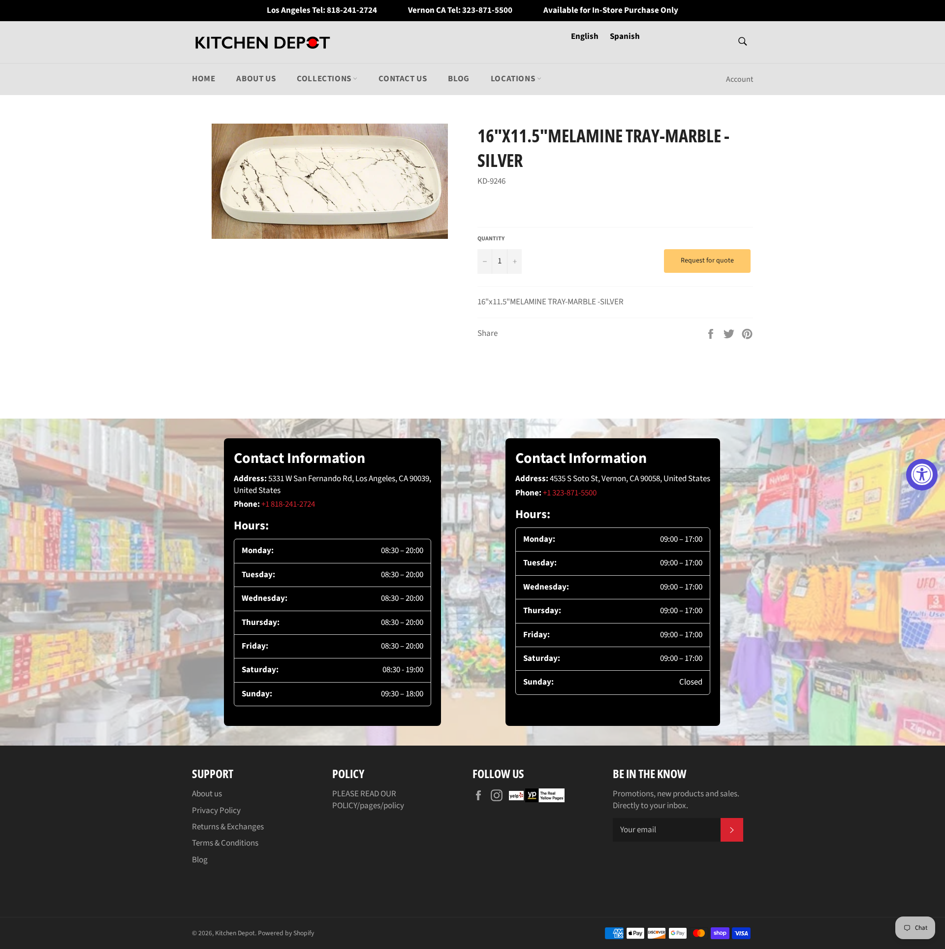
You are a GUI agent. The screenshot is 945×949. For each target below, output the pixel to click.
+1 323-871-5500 (570, 493)
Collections (325, 79)
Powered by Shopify (286, 933)
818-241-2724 (352, 10)
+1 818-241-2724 (288, 504)
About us (256, 79)
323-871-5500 (487, 10)
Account (739, 79)
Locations (514, 79)
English (585, 36)
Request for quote (707, 260)
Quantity (490, 239)
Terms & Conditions (225, 843)
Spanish (625, 36)
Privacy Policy (216, 811)
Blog (458, 79)
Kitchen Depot (235, 933)
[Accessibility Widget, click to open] (922, 475)
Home (203, 79)
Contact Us (402, 79)
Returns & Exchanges (228, 827)
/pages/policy (380, 806)
